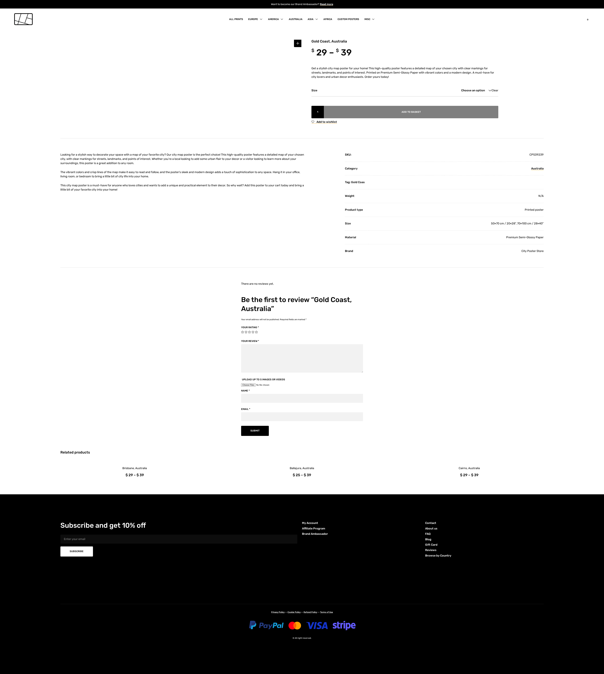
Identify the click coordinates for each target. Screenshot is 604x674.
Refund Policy (310, 612)
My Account (310, 523)
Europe (253, 19)
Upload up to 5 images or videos (263, 379)
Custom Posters (348, 19)
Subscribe (77, 551)
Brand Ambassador (315, 534)
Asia (310, 19)
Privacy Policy (278, 612)
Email (245, 409)
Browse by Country (438, 555)
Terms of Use (326, 612)
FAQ (428, 534)
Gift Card (431, 544)
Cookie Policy (294, 612)
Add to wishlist (326, 122)
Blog (428, 539)
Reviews (430, 550)
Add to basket (411, 112)
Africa (327, 19)
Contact (430, 523)
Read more (326, 4)
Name (245, 390)
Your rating (250, 327)
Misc (367, 19)
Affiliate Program (313, 528)
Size (314, 90)
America (273, 19)
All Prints (236, 19)
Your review (250, 341)
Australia (295, 19)
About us (431, 528)
